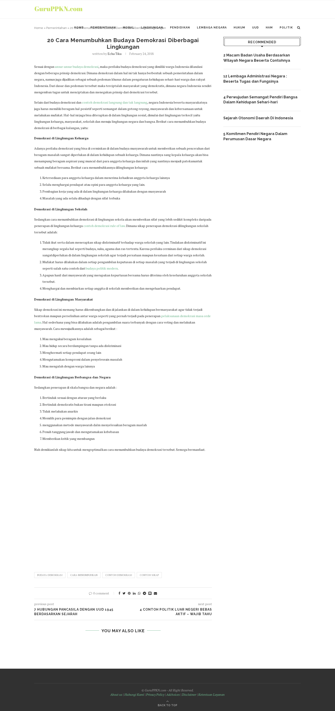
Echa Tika (114, 53)
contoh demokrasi (118, 575)
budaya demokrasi (49, 575)
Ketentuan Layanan (211, 694)
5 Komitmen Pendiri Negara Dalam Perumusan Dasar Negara (255, 136)
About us (116, 694)
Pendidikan (180, 27)
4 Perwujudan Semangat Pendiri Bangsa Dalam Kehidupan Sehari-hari (260, 99)
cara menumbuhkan (84, 575)
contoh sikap (149, 575)
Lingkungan (152, 27)
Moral (128, 27)
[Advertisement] (123, 510)
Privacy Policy (155, 694)
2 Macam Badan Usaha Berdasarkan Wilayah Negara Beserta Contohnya (256, 57)
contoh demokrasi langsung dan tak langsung (114, 102)
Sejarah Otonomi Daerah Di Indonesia (258, 118)
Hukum (239, 27)
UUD (255, 27)
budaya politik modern (102, 268)
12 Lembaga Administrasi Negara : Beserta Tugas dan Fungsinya (255, 78)
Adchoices (173, 694)
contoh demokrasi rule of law (104, 226)
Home (79, 27)
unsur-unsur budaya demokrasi (76, 66)
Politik (286, 27)
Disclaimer (189, 694)
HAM (269, 27)
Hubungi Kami (134, 694)
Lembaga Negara (212, 27)
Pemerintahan (103, 27)
